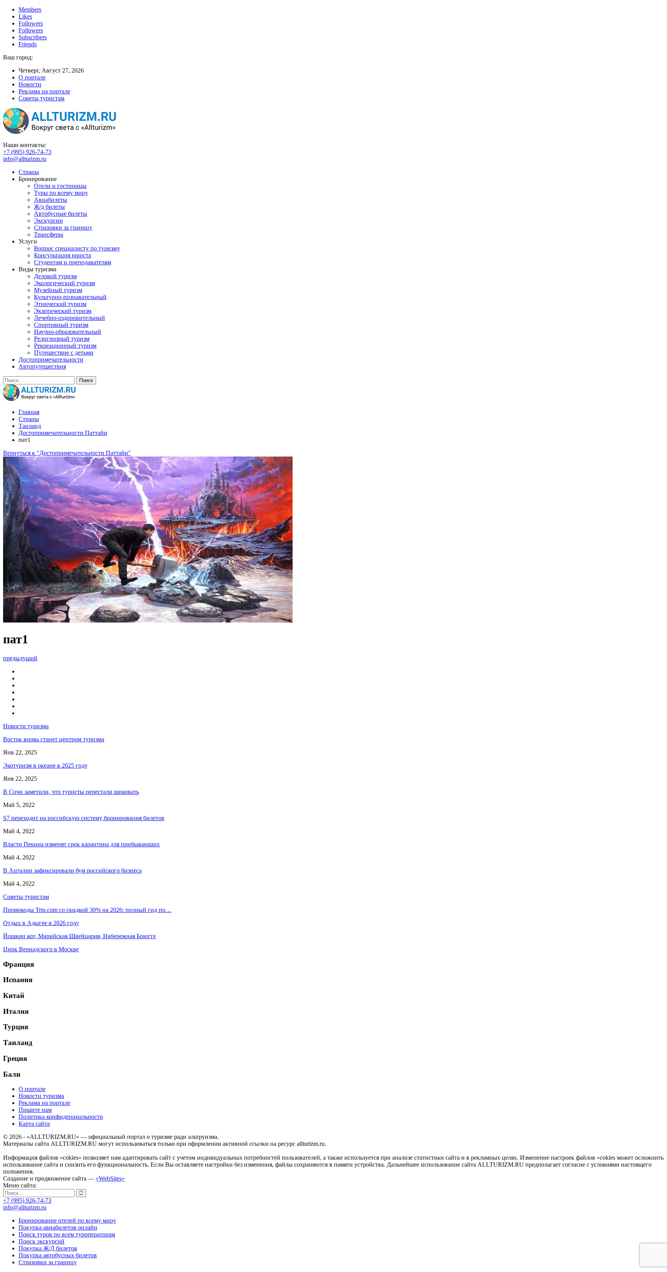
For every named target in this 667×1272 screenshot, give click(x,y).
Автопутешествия (42, 366)
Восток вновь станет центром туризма (53, 739)
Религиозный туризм (62, 338)
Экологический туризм (64, 283)
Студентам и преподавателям (72, 262)
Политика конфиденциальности (61, 1116)
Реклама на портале (44, 91)
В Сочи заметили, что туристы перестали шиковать (71, 791)
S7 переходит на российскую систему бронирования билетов (83, 818)
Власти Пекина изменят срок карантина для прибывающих (81, 844)
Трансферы (48, 234)
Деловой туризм (55, 276)
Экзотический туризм (62, 311)
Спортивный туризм (61, 324)
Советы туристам (41, 98)
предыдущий (20, 658)
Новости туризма (41, 1096)
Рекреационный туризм (65, 345)
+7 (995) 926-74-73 (27, 152)
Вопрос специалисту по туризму (77, 248)
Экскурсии (48, 220)
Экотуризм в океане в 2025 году (45, 765)
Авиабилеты (50, 199)
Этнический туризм (60, 304)
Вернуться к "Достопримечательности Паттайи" (67, 453)
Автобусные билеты (60, 213)
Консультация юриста (62, 255)
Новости (30, 84)
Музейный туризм (58, 290)
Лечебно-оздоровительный (69, 318)
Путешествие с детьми (63, 352)
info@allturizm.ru (24, 159)
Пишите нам (35, 1109)
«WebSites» (110, 1178)
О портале (32, 77)
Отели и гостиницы (60, 186)
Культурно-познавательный (70, 297)
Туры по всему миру (61, 192)
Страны (29, 172)
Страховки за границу (63, 227)
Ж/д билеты (49, 206)
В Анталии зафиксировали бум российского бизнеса (72, 870)
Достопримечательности (51, 359)
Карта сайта (34, 1123)
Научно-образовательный (67, 331)
